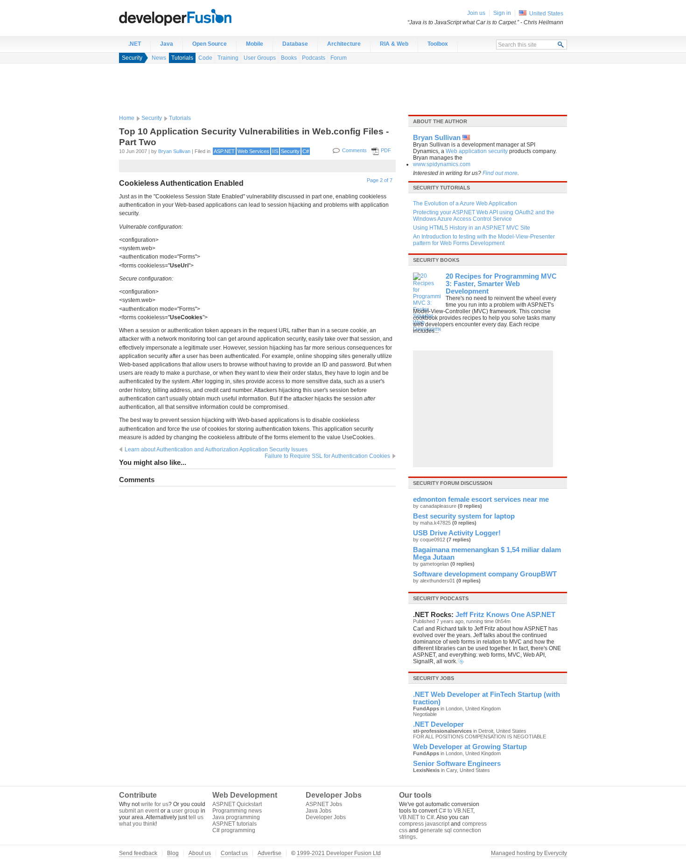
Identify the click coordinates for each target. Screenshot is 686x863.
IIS (275, 151)
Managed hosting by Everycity (529, 853)
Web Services (253, 151)
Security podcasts (441, 598)
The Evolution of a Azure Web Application (465, 203)
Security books (436, 260)
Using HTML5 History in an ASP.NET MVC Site (471, 228)
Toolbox (437, 44)
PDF (386, 150)
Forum (338, 58)
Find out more (500, 173)
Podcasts (313, 58)
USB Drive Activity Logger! (457, 533)
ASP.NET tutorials (234, 824)
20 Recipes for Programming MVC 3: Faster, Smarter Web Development (501, 284)
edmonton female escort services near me (481, 499)
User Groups (260, 58)
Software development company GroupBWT (485, 574)
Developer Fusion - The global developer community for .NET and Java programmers (198, 17)
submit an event (139, 810)
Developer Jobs (326, 817)
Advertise (269, 853)
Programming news (237, 810)
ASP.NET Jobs (324, 804)
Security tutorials (441, 187)
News (159, 58)
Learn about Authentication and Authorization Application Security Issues (216, 449)
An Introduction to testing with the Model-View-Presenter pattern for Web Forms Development (484, 239)
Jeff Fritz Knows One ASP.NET (505, 614)
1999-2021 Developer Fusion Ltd (339, 853)
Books (289, 58)
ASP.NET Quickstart (237, 804)
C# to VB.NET (456, 810)
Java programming (236, 817)
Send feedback (138, 853)
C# (305, 151)
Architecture (344, 44)
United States (546, 13)
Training (227, 58)
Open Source (209, 44)
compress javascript (424, 824)
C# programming (233, 830)
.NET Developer (438, 724)
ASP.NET (224, 151)
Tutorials (182, 58)
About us (200, 853)
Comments (354, 150)
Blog (173, 853)
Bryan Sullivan (174, 151)
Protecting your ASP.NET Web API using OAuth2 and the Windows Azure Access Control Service (483, 215)
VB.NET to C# (416, 817)
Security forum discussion (452, 483)
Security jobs (433, 678)
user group (185, 810)
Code (205, 58)
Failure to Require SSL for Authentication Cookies (327, 456)
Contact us (234, 853)
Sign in (502, 13)
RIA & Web (394, 44)
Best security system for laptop (464, 516)
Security (132, 58)
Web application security (477, 151)
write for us (154, 804)
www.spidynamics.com (441, 164)
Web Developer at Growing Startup (470, 747)
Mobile (254, 44)
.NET (134, 44)
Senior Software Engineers (457, 763)
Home (126, 118)
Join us (476, 13)
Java (166, 44)
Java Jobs (318, 810)
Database (295, 44)
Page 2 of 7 (379, 180)
